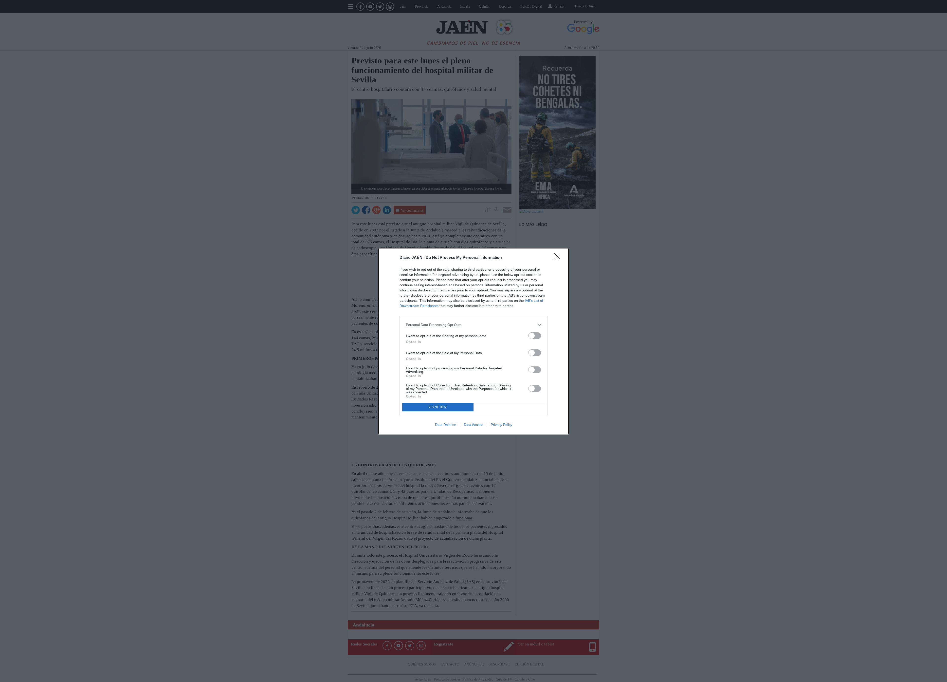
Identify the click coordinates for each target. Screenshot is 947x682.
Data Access (473, 425)
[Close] (559, 258)
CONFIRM (438, 407)
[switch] (534, 335)
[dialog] (473, 341)
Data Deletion (445, 425)
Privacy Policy (501, 425)
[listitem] (473, 324)
